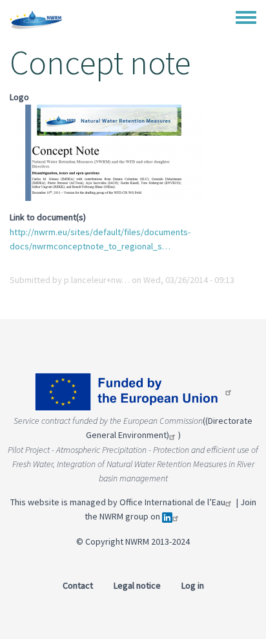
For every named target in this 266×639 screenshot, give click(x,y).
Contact (78, 585)
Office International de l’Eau (172, 502)
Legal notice (137, 585)
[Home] (36, 19)
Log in (192, 585)
